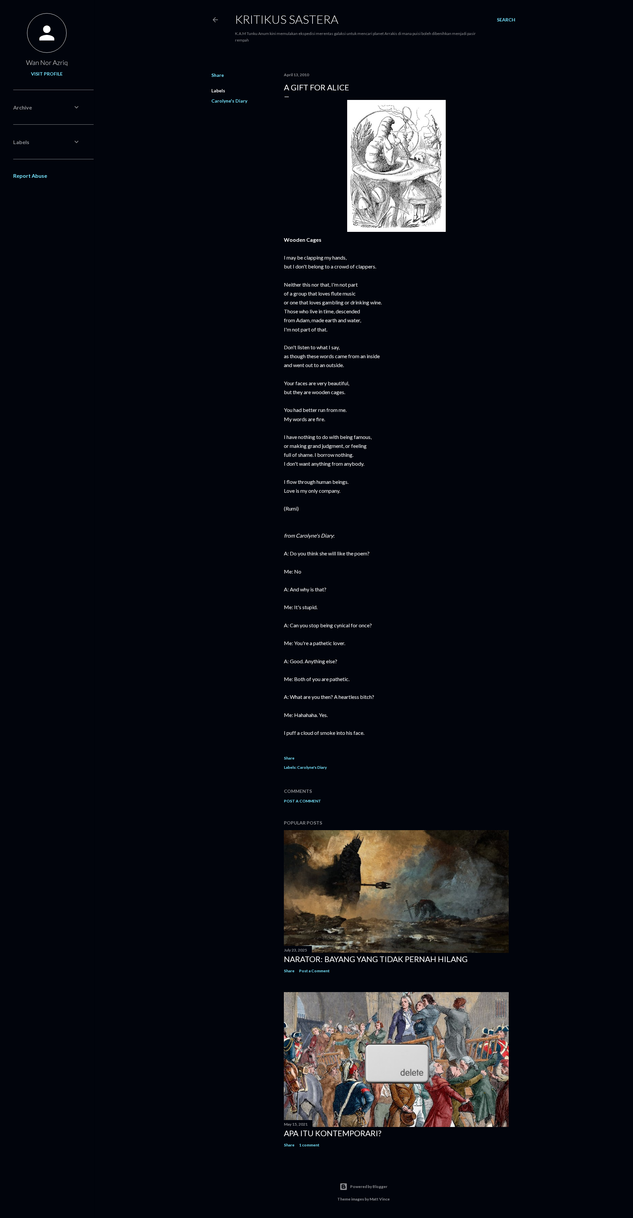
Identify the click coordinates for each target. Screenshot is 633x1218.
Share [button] (217, 75)
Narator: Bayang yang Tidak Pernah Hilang (375, 959)
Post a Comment (302, 800)
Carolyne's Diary (229, 101)
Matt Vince (380, 1199)
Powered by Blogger (368, 1186)
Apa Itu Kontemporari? (332, 1133)
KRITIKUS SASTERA (286, 19)
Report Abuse (30, 175)
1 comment (309, 1144)
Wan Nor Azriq (47, 62)
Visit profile (47, 74)
